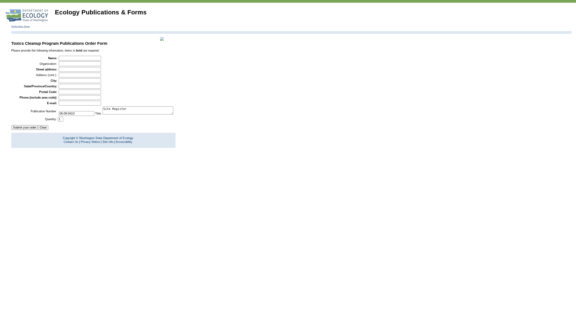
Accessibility (124, 142)
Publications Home (20, 26)
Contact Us (71, 142)
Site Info (107, 142)
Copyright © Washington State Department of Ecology (98, 138)
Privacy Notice (90, 142)
